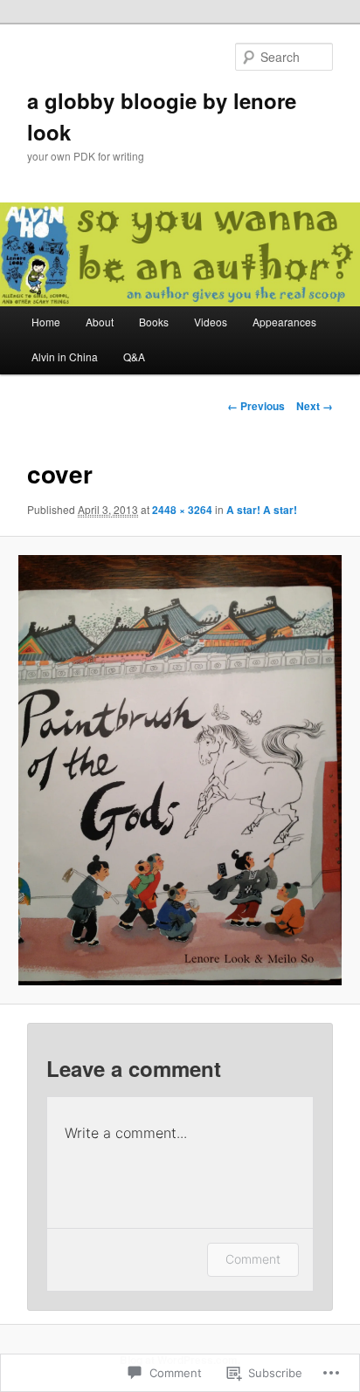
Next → (314, 406)
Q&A (134, 356)
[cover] (179, 769)
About (100, 321)
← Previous (256, 406)
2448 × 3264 (182, 510)
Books (154, 321)
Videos (210, 321)
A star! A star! (261, 510)
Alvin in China (64, 356)
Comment (252, 1258)
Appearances (284, 321)
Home (45, 321)
